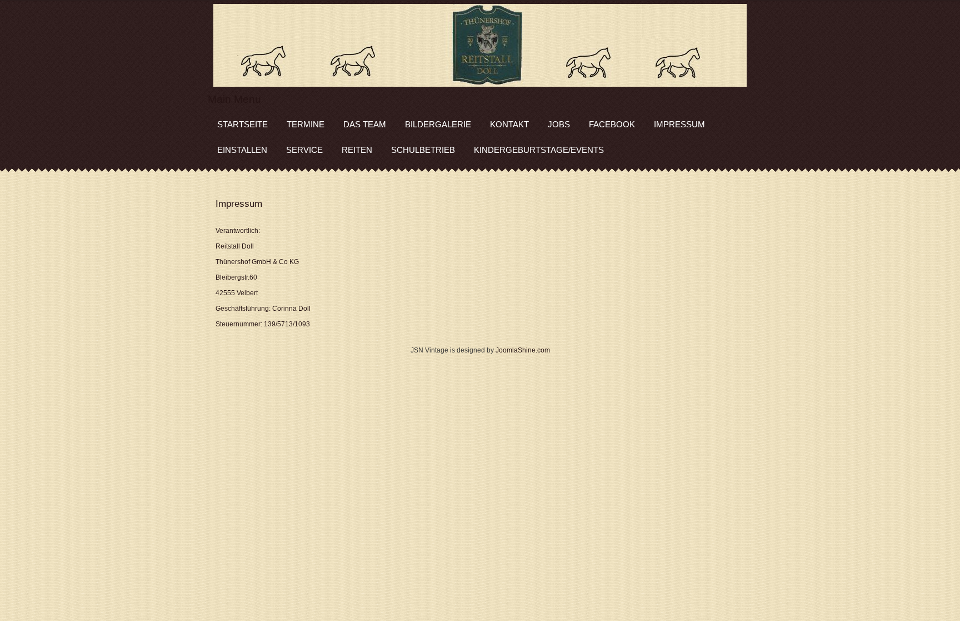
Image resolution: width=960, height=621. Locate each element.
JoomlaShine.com (523, 350)
